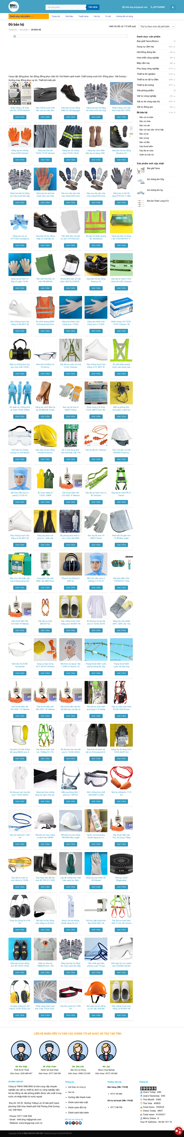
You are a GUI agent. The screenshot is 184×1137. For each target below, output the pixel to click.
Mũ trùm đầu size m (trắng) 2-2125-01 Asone (96, 579)
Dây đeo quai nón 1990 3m (70, 1007)
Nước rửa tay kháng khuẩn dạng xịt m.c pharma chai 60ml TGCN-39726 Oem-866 (96, 836)
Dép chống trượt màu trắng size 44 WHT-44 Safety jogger (70, 622)
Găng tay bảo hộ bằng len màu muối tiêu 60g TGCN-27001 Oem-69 (96, 109)
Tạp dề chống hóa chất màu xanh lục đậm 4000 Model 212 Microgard (70, 879)
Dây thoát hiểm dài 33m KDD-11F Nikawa (19, 708)
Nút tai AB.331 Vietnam (96, 450)
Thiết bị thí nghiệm (146, 74)
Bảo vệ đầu (144, 142)
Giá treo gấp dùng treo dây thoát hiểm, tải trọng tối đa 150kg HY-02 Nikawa (96, 922)
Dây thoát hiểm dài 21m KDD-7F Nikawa (71, 494)
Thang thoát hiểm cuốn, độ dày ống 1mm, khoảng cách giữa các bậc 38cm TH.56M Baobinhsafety (121, 665)
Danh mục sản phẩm (20, 16)
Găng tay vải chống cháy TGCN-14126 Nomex (70, 152)
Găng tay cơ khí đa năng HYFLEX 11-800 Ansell (121, 194)
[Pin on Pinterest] (76, 1123)
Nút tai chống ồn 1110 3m (121, 793)
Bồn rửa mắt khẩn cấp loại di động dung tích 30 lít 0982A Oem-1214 (20, 579)
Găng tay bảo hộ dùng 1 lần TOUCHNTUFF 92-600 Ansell (121, 237)
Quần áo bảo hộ (146, 155)
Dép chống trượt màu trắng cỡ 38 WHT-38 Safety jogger (19, 323)
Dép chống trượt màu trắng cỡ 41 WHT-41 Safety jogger (96, 366)
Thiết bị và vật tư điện (147, 79)
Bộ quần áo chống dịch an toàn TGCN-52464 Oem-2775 (20, 408)
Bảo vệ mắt (144, 125)
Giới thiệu (69, 16)
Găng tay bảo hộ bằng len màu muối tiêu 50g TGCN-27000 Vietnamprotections (20, 194)
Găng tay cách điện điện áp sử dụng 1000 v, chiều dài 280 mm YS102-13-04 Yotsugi (96, 152)
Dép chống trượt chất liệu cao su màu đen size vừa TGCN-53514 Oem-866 (45, 109)
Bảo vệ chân (145, 121)
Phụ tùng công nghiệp (148, 68)
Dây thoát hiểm (146, 146)
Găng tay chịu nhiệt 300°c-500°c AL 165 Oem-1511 (121, 622)
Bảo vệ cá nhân (146, 117)
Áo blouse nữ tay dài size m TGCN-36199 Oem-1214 (96, 622)
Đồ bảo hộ (142, 112)
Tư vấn (108, 16)
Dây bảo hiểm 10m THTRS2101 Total (121, 579)
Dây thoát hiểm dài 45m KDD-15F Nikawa (45, 708)
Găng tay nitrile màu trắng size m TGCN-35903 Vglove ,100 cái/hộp (96, 323)
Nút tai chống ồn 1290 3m (20, 836)
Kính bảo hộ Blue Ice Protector (45, 365)
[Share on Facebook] (66, 1123)
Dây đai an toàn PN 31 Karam (121, 494)
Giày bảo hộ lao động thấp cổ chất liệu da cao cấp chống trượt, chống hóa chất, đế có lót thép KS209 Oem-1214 (45, 237)
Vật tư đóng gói (145, 107)
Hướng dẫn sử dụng (124, 16)
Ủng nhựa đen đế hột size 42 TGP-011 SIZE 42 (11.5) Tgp (45, 879)
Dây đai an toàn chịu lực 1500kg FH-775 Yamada (45, 751)
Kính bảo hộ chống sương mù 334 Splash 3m (19, 451)
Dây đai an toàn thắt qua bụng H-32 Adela (96, 708)
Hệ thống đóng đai (146, 52)
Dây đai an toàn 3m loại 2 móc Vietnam (70, 365)
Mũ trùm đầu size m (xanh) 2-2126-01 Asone (20, 494)
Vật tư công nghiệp (146, 96)
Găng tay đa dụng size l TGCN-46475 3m (121, 750)
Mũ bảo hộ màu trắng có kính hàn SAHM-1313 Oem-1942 (45, 836)
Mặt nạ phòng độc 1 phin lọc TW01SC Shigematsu (70, 793)
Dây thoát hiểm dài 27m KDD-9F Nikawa (20, 622)
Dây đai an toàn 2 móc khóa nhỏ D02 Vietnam (121, 280)
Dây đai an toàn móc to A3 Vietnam (96, 494)
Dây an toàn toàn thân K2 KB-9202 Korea (121, 708)
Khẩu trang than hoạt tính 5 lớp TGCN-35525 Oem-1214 (45, 1007)
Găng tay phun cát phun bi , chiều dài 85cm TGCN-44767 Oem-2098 (45, 537)
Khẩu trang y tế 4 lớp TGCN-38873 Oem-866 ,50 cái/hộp (96, 408)
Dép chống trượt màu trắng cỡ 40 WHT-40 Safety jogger (121, 1007)
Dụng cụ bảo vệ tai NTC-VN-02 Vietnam (45, 665)
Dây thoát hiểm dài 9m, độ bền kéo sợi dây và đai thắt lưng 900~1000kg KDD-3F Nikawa (70, 708)
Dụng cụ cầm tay (145, 46)
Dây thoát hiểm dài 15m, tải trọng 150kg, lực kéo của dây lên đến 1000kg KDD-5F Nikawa (121, 836)
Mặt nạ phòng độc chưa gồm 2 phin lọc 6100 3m (121, 408)
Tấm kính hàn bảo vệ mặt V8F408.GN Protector (45, 280)
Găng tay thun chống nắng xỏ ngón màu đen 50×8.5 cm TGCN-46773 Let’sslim (45, 793)
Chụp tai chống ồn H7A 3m (20, 921)
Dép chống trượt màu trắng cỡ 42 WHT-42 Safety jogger (19, 537)
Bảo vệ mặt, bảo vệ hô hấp (151, 130)
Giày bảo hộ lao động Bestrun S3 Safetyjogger (96, 280)
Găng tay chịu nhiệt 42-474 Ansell (96, 879)
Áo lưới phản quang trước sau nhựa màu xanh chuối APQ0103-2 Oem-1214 (121, 366)
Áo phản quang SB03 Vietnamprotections (45, 323)
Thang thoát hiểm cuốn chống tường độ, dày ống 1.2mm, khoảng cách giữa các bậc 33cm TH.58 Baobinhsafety (96, 665)
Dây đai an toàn (146, 150)
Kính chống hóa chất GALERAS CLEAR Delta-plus (96, 793)
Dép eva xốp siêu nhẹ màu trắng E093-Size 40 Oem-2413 (96, 194)
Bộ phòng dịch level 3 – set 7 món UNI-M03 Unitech (70, 537)
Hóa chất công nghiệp (148, 57)
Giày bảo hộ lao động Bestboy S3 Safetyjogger (121, 152)
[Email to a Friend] (73, 1123)
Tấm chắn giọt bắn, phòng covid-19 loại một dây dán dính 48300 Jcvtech (96, 964)
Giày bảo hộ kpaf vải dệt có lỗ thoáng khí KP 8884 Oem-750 (96, 751)
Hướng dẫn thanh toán (79, 1097)
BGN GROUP (67, 1133)
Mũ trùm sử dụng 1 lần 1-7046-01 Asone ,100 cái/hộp (71, 665)
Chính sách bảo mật (78, 1102)
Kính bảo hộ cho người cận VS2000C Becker (121, 964)
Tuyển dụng (83, 16)
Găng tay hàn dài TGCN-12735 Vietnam (45, 151)
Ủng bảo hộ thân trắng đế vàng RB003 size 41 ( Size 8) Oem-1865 (20, 751)
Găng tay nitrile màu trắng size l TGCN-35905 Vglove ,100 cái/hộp (70, 323)
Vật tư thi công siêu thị (148, 101)
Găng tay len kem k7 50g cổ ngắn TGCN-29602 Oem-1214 (20, 280)
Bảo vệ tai (143, 134)
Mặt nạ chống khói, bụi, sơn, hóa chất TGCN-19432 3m (20, 366)
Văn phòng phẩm (145, 90)
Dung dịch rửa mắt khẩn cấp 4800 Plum (45, 579)
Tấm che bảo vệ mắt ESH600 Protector (121, 451)
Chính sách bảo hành (78, 1112)
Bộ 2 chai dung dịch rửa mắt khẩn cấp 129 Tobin (70, 451)
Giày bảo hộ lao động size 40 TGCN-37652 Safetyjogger (19, 964)
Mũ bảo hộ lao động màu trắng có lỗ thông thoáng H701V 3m (45, 922)
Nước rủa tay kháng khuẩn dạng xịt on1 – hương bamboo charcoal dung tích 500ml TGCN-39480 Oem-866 (70, 922)
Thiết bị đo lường (145, 85)
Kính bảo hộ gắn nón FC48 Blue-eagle (121, 536)
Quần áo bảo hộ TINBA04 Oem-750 (45, 964)
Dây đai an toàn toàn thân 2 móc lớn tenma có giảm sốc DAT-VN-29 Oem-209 (121, 922)
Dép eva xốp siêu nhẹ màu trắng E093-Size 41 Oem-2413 (70, 194)
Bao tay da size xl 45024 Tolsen (70, 408)
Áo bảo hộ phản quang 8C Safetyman (96, 237)
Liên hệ (97, 16)
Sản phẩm (24, 30)
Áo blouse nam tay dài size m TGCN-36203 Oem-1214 (71, 751)
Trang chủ (56, 16)
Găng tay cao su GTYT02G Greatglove (20, 237)
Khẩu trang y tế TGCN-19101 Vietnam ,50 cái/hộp (121, 323)
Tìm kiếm (92, 7)
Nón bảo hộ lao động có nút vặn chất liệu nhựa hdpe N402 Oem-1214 (96, 1007)
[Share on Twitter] (70, 1123)
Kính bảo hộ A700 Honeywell (20, 665)
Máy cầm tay (143, 63)
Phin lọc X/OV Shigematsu (121, 879)
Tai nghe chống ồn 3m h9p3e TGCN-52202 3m (19, 1007)
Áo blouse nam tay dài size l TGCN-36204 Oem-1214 (20, 793)
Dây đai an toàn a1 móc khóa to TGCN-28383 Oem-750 (20, 879)
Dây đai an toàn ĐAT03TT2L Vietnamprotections (45, 622)
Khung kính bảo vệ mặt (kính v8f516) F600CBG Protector (70, 280)
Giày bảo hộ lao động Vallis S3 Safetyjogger (70, 109)
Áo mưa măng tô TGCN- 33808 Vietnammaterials (45, 494)
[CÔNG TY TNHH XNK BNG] (24, 6)
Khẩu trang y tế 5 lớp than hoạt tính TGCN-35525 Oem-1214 (121, 109)
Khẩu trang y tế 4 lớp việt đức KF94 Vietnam (20, 109)
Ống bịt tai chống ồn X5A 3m (71, 579)
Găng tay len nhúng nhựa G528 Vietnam (20, 151)
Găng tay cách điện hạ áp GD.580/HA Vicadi (45, 408)
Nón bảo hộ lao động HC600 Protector (45, 451)
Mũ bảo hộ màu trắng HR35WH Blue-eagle (70, 836)
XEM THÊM (19, 117)
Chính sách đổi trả (77, 1107)
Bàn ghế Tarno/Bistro (148, 41)
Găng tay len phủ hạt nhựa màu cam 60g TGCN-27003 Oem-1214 (45, 194)
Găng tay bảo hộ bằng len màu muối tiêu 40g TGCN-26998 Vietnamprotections (70, 964)
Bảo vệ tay (144, 138)
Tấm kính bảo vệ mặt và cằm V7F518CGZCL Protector (70, 237)
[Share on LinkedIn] (80, 1123)
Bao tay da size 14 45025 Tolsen (96, 536)
